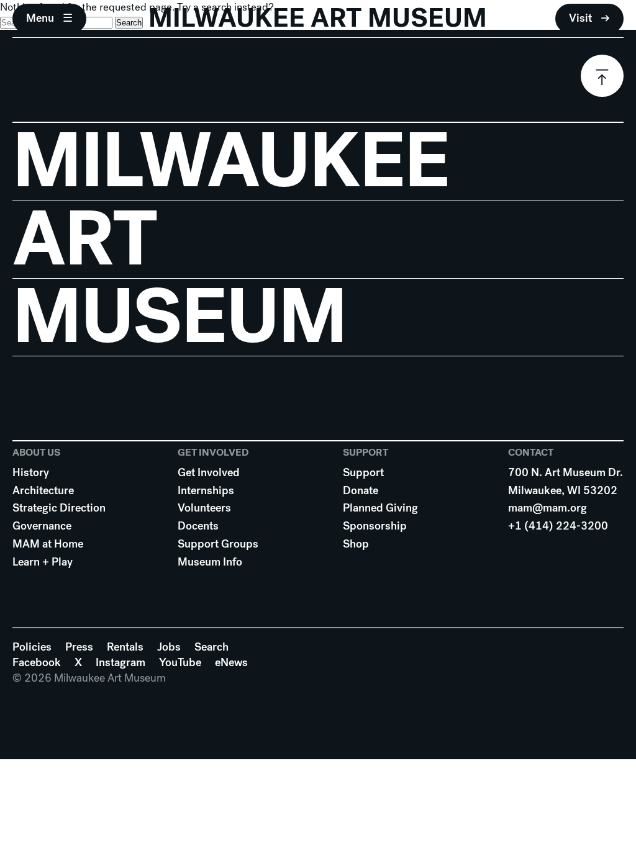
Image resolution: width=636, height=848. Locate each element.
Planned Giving (380, 507)
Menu (40, 18)
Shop (356, 543)
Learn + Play (42, 561)
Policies (32, 646)
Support (363, 472)
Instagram (120, 662)
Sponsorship (375, 525)
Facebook (36, 662)
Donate (360, 490)
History (30, 472)
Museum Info (210, 561)
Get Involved (209, 472)
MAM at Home (47, 543)
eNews (231, 662)
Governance (41, 525)
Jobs (169, 646)
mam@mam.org (547, 507)
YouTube (180, 662)
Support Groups (218, 543)
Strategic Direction (59, 507)
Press (79, 646)
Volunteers (204, 507)
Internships (206, 490)
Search (211, 646)
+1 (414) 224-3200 (558, 525)
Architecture (43, 490)
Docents (198, 525)
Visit (580, 18)
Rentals (125, 646)
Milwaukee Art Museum (317, 18)
